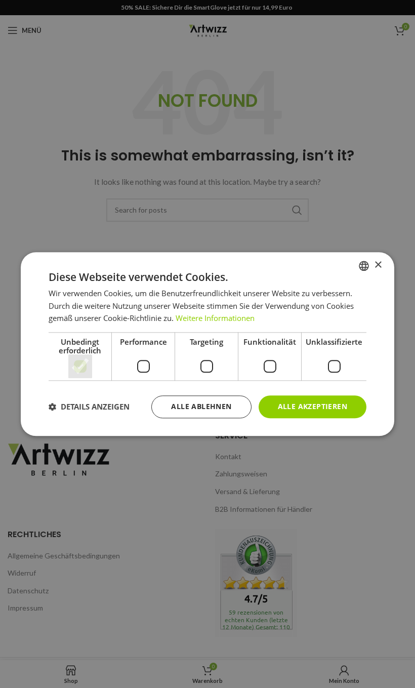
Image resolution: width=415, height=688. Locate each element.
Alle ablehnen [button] (201, 406)
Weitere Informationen (215, 318)
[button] (89, 407)
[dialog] (207, 344)
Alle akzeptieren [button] (312, 406)
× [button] (378, 265)
